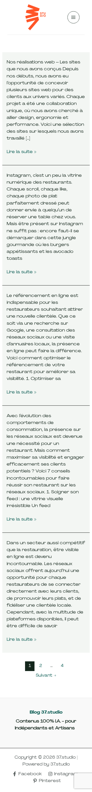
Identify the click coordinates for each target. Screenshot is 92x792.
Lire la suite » (21, 151)
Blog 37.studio (46, 712)
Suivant (46, 675)
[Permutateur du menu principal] (73, 17)
